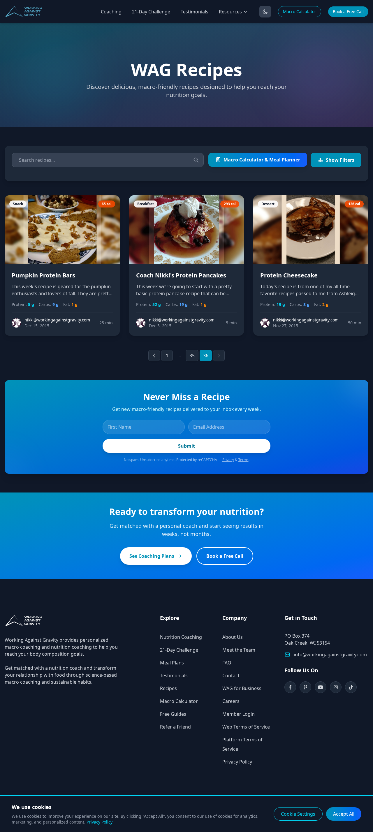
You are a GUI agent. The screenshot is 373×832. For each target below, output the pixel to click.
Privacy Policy (237, 762)
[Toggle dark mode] (265, 11)
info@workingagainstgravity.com (330, 654)
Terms (243, 459)
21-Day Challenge (151, 11)
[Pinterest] (305, 687)
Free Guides (173, 714)
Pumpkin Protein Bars (43, 275)
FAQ (226, 662)
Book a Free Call (348, 11)
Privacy (228, 459)
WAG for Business (241, 688)
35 (192, 355)
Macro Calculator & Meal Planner (262, 159)
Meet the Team (238, 650)
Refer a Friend (175, 727)
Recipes (168, 688)
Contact (231, 675)
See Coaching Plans (151, 556)
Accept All (343, 814)
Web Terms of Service (246, 727)
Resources (230, 11)
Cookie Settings (298, 814)
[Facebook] (290, 687)
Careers (231, 701)
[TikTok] (351, 687)
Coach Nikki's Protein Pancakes (181, 275)
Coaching (111, 11)
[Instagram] (336, 687)
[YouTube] (320, 687)
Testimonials (194, 11)
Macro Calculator (299, 11)
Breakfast (145, 203)
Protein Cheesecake (289, 275)
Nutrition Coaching (181, 637)
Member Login (238, 714)
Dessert (268, 203)
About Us (232, 637)
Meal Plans (172, 662)
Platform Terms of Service (242, 744)
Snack (18, 203)
